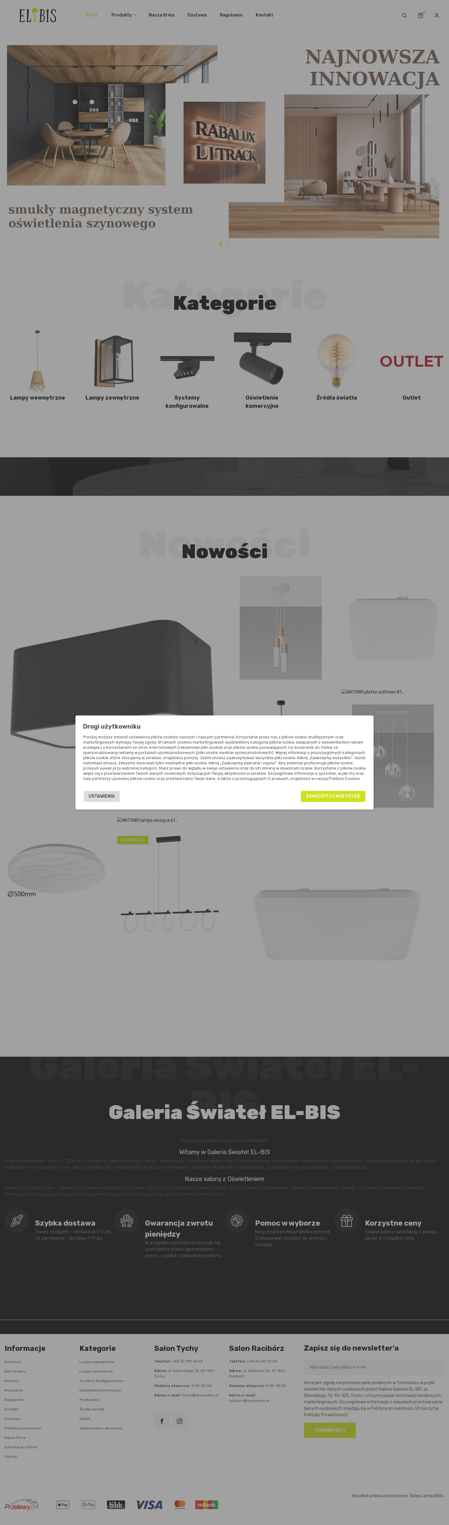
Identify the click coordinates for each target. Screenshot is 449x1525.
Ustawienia (102, 796)
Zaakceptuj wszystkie (333, 796)
